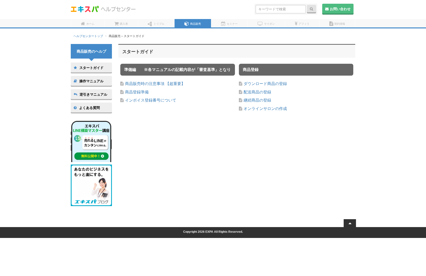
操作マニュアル (91, 81)
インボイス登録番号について (150, 100)
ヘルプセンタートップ (88, 36)
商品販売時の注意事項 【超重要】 (155, 84)
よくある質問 (89, 108)
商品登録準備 (137, 92)
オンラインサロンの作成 (265, 108)
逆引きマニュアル (93, 94)
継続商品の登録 (257, 100)
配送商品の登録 (257, 92)
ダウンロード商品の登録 (265, 84)
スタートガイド (91, 68)
